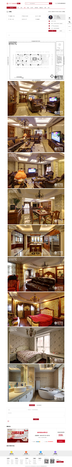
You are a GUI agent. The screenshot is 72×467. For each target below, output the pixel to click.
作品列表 (26, 458)
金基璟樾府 (34, 462)
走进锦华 (8, 458)
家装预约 (69, 26)
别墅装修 (36, 7)
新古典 (30, 463)
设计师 (32, 7)
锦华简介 (8, 462)
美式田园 (26, 463)
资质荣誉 (8, 463)
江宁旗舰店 (16, 463)
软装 (48, 7)
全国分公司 (8, 461)
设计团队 (16, 458)
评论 (36, 419)
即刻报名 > (61, 441)
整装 (45, 7)
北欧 (29, 462)
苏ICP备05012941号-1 (44, 466)
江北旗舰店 (21, 463)
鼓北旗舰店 (16, 462)
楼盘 (28, 7)
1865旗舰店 (16, 461)
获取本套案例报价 (39, 405)
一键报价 (69, 30)
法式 (26, 461)
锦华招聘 (12, 461)
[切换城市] (19, 3)
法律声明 (12, 463)
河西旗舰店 (21, 461)
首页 (18, 7)
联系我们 (12, 462)
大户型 (13, 19)
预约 (52, 30)
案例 (25, 7)
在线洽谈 (61, 30)
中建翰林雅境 (35, 463)
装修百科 (40, 458)
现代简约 (30, 461)
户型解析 (34, 458)
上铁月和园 (34, 461)
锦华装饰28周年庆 (42, 432)
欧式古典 (26, 16)
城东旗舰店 (21, 462)
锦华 (21, 7)
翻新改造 (41, 7)
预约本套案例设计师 (32, 405)
